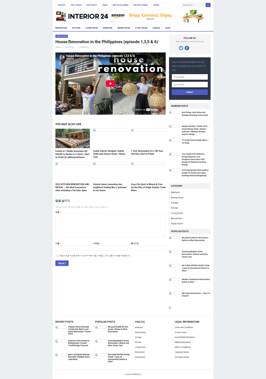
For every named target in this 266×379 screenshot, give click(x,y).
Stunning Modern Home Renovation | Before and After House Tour (195, 254)
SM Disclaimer (140, 5)
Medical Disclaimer (183, 342)
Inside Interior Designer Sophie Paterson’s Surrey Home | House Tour (109, 154)
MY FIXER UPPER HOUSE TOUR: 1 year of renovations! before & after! (196, 268)
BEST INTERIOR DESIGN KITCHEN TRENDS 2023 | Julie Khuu (79, 356)
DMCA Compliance (183, 347)
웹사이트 (135, 243)
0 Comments (83, 47)
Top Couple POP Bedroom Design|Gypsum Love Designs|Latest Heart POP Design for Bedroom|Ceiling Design (194, 159)
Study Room (141, 28)
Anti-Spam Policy (182, 357)
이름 (58, 243)
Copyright (91, 5)
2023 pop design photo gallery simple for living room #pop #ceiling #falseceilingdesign (195, 172)
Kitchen (76, 28)
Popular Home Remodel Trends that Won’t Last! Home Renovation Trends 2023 (79, 330)
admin (58, 47)
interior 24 (136, 374)
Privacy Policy (181, 332)
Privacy (62, 5)
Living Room (91, 28)
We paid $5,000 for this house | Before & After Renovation (118, 329)
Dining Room (123, 28)
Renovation (61, 28)
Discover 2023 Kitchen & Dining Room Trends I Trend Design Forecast (78, 343)
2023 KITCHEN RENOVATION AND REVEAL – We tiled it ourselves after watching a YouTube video (72, 187)
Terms (156, 5)
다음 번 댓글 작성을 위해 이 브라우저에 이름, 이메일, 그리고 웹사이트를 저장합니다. (95, 255)
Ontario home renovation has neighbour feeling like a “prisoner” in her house (110, 187)
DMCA (105, 5)
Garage (156, 28)
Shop (168, 28)
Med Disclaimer (120, 5)
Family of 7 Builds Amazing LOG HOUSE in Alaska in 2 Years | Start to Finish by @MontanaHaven (72, 154)
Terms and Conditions (184, 327)
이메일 (96, 243)
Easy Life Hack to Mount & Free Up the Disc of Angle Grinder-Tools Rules (148, 187)
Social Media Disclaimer (185, 337)
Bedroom (107, 28)
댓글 (58, 212)
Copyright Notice (182, 352)
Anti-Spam (76, 5)
